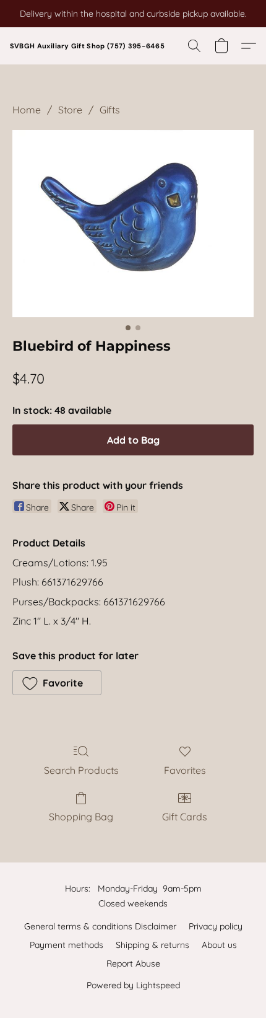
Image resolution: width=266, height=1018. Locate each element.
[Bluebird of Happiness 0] (133, 223)
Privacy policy (215, 926)
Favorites (185, 770)
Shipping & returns (152, 944)
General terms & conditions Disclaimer (100, 926)
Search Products (81, 770)
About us (219, 944)
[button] (87, 45)
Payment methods (66, 944)
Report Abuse (133, 963)
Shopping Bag (81, 816)
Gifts (110, 109)
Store (70, 109)
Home (26, 109)
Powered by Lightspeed (133, 985)
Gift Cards (184, 816)
